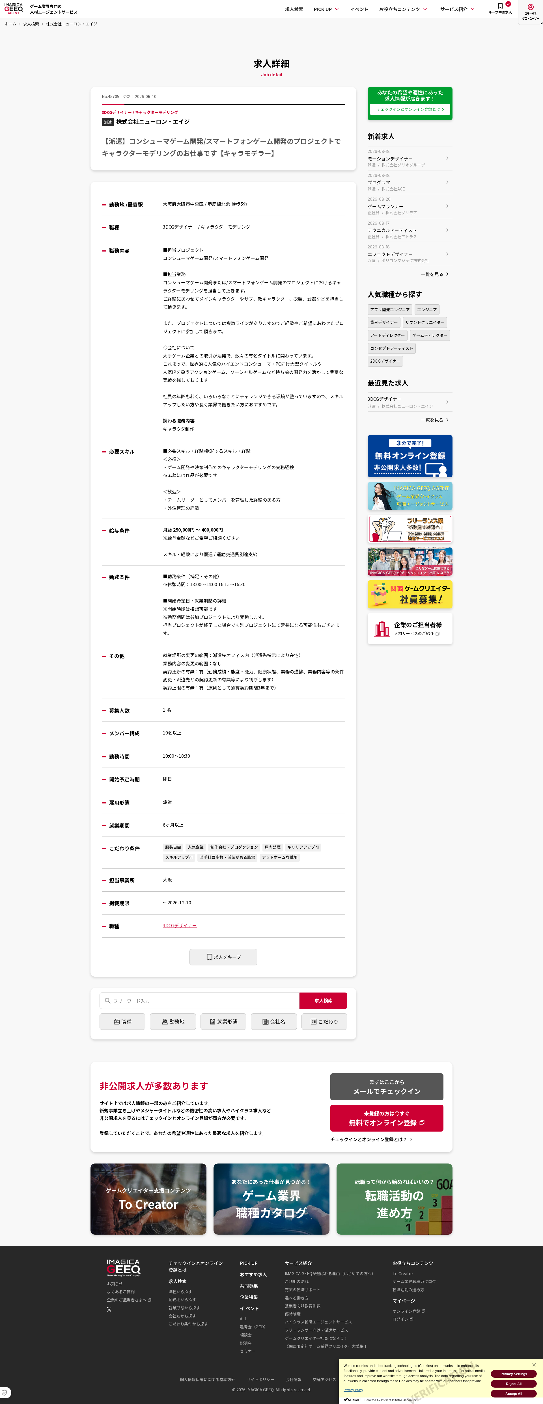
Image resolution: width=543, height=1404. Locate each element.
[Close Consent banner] (534, 1364)
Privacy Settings (514, 1374)
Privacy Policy (353, 1390)
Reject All (514, 1384)
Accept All (513, 1394)
